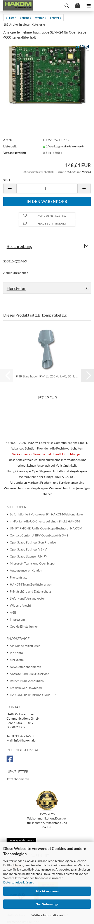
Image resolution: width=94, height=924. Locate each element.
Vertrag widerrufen (21, 840)
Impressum (17, 619)
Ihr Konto (16, 653)
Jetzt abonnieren (18, 779)
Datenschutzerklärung (18, 882)
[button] (9, 188)
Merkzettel (17, 660)
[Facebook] (11, 761)
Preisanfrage (18, 577)
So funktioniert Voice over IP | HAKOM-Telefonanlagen (47, 514)
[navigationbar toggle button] (88, 5)
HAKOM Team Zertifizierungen (31, 584)
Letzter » (55, 17)
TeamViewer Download (26, 688)
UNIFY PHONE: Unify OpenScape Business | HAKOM (46, 528)
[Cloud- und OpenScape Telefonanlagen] (16, 5)
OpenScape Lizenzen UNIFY (28, 556)
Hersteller (16, 288)
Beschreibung (19, 246)
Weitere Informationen (47, 915)
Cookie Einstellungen (24, 626)
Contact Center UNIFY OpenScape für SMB (39, 535)
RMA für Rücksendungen (27, 681)
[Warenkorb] (77, 5)
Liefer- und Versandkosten (27, 598)
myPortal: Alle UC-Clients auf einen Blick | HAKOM (45, 521)
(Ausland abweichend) (72, 146)
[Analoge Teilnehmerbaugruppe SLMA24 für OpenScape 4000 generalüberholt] (47, 74)
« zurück (25, 17)
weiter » (40, 17)
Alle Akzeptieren (47, 891)
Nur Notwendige (47, 904)
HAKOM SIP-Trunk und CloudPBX (33, 695)
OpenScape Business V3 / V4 (29, 549)
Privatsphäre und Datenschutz (30, 591)
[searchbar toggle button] (66, 5)
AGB (13, 612)
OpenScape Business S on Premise (33, 542)
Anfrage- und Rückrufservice (29, 674)
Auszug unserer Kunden (26, 570)
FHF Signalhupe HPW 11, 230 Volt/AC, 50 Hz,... (47, 376)
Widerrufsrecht (20, 605)
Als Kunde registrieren (25, 646)
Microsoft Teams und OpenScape (32, 563)
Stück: (7, 180)
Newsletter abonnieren (25, 667)
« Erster (10, 17)
